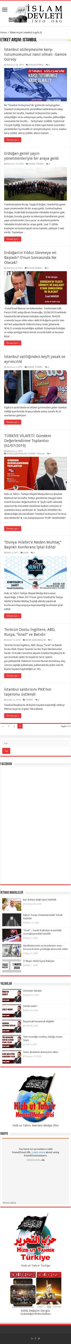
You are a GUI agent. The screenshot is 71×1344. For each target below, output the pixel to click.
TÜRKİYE (40, 164)
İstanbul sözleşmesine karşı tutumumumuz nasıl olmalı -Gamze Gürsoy (35, 54)
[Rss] (32, 1338)
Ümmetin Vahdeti (32, 990)
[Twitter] (39, 1338)
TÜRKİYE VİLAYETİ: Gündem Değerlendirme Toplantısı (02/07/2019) (27, 440)
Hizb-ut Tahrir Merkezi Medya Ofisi (35, 1125)
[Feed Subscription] (70, 40)
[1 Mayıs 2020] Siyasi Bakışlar (39, 961)
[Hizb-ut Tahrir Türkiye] (35, 1238)
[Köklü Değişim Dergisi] (35, 1290)
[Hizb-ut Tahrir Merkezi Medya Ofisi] (35, 1098)
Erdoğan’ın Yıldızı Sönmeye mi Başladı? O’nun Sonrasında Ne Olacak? (30, 257)
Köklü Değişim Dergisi (35, 1310)
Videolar (41, 453)
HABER (31, 164)
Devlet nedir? (30, 1006)
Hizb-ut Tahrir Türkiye (35, 1265)
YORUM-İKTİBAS (35, 65)
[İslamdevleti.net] (35, 12)
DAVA (25, 552)
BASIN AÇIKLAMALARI (17, 453)
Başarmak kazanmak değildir (38, 1021)
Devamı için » (12, 139)
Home (3, 32)
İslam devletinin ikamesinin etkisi (40, 1052)
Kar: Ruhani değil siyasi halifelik (39, 899)
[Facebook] (35, 1338)
